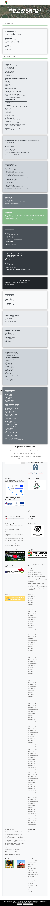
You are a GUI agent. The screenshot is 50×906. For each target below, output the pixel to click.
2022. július (30, 690)
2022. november (31, 682)
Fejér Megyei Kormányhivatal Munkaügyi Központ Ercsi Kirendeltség (37, 577)
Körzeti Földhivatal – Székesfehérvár (36, 583)
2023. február (31, 677)
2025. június (30, 623)
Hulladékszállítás (31, 872)
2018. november (31, 774)
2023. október (31, 661)
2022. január (30, 702)
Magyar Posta (31, 568)
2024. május (30, 648)
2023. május (30, 671)
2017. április (30, 811)
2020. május (30, 740)
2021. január (30, 725)
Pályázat (29, 889)
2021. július (30, 713)
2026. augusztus (31, 596)
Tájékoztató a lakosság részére (12, 545)
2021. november (31, 705)
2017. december (31, 796)
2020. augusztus (31, 734)
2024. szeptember (32, 640)
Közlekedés (30, 880)
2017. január (30, 817)
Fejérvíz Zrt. (30, 570)
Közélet (29, 878)
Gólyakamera (31, 831)
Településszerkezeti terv (11, 532)
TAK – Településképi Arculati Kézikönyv (14, 538)
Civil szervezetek (31, 860)
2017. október (31, 799)
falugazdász (30, 870)
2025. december (31, 611)
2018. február (31, 792)
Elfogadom (19, 904)
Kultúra (29, 882)
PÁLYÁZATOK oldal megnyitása (35, 512)
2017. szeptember (32, 801)
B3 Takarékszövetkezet (33, 567)
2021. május (30, 717)
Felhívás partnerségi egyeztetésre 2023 (14, 543)
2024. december (31, 635)
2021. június (30, 715)
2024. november (31, 636)
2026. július (30, 598)
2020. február (31, 746)
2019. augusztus (31, 757)
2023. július (30, 667)
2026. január (30, 610)
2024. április (30, 650)
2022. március (31, 698)
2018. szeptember (32, 778)
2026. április (30, 604)
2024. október (31, 638)
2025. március (31, 629)
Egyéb (29, 864)
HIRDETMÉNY (8, 527)
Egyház (29, 866)
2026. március (31, 606)
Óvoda (29, 887)
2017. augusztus (31, 803)
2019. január (30, 771)
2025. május (30, 625)
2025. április (30, 627)
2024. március (31, 652)
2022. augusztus (31, 688)
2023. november (31, 659)
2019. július (30, 759)
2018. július (30, 782)
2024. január (30, 656)
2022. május (30, 694)
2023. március (31, 675)
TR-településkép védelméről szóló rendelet (15, 540)
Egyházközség (31, 868)
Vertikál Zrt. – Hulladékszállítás (35, 574)
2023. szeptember (32, 663)
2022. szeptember (32, 686)
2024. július (30, 644)
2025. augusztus (31, 619)
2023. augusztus (31, 665)
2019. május (30, 763)
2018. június (30, 784)
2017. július (30, 805)
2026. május (30, 602)
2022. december (31, 681)
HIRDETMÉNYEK (31, 518)
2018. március (31, 790)
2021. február (31, 723)
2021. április (30, 719)
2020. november (31, 728)
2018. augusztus (31, 780)
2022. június (30, 692)
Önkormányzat (31, 885)
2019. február (31, 769)
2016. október (31, 822)
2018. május (30, 786)
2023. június (30, 669)
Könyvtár (30, 876)
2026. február (31, 608)
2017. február (31, 815)
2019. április (30, 765)
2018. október (31, 776)
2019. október (31, 753)
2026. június (30, 600)
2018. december (31, 773)
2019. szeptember (32, 755)
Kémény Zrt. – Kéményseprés (34, 572)
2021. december (31, 703)
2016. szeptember (32, 824)
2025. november (31, 613)
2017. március (31, 813)
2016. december (31, 819)
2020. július (30, 736)
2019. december (31, 749)
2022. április (30, 696)
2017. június (30, 807)
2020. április (30, 742)
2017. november (31, 797)
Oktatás (29, 883)
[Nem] (48, 903)
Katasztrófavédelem (32, 874)
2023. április (30, 673)
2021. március (31, 721)
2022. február (31, 700)
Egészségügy (31, 862)
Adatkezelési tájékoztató (28, 904)
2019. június (30, 761)
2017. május (30, 809)
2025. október (31, 615)
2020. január (30, 748)
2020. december (31, 727)
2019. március (31, 767)
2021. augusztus (31, 711)
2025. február (31, 631)
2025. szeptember (32, 617)
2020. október (31, 730)
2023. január (30, 679)
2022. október (31, 684)
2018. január (30, 794)
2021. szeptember (32, 709)
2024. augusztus (31, 642)
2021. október (31, 707)
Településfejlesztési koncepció (12, 529)
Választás (30, 891)
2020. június (30, 738)
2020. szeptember (32, 732)
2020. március (31, 744)
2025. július (30, 621)
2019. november (31, 751)
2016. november (31, 820)
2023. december (31, 657)
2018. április (30, 788)
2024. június (30, 646)
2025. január (30, 633)
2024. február (31, 654)
